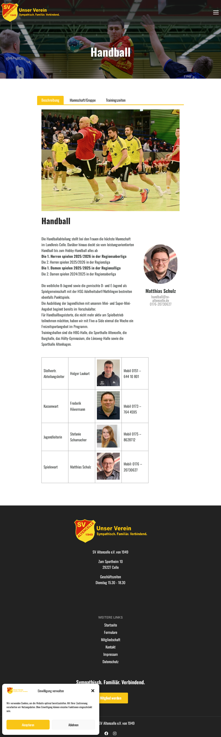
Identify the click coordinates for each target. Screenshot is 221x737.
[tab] (50, 100)
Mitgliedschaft (110, 639)
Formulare (110, 632)
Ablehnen (73, 724)
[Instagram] (114, 733)
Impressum (110, 654)
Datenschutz (110, 661)
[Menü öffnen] (216, 12)
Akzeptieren (28, 724)
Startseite (110, 625)
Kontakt (110, 647)
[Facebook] (106, 733)
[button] (93, 691)
